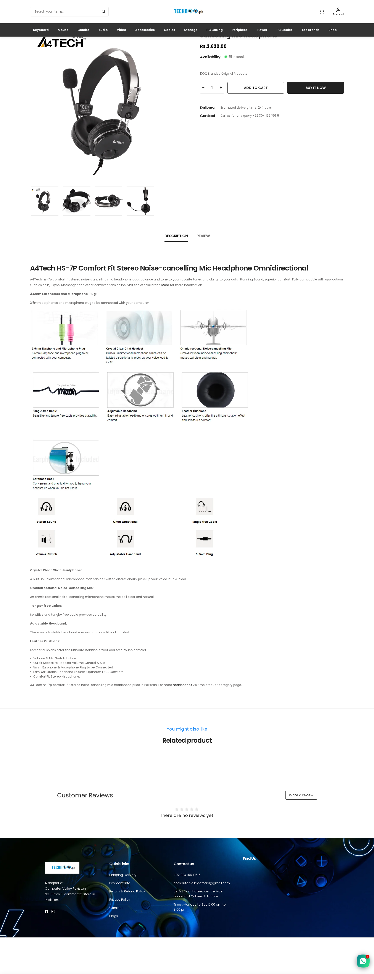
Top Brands (310, 30)
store (165, 285)
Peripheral (240, 30)
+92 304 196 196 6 (187, 875)
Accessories (145, 30)
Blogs (113, 916)
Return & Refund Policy (127, 891)
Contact (116, 907)
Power (262, 30)
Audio (103, 30)
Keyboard (41, 30)
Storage (190, 30)
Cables (169, 30)
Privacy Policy (119, 899)
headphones (182, 685)
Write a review (301, 795)
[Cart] (321, 11)
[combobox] (69, 11)
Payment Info (119, 883)
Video (121, 30)
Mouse (63, 30)
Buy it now (316, 87)
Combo (83, 30)
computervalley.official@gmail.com (202, 883)
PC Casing (214, 30)
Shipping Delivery (122, 875)
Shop (333, 30)
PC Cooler (284, 30)
